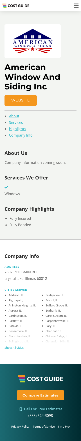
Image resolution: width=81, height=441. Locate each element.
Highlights (17, 128)
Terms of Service (44, 426)
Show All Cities (14, 348)
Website (20, 100)
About (14, 116)
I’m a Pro (64, 426)
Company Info (21, 135)
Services (16, 122)
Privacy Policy (20, 426)
